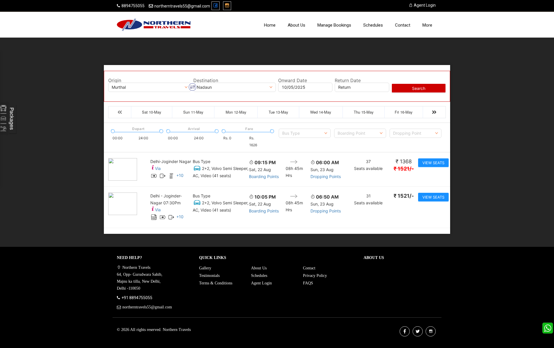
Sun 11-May (193, 112)
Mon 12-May (236, 112)
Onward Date (292, 80)
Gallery (205, 268)
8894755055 (133, 5)
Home (270, 25)
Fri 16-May (404, 112)
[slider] (112, 130)
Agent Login (424, 5)
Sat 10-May (151, 112)
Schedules (373, 25)
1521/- (404, 169)
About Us (296, 25)
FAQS (308, 283)
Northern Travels (177, 329)
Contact (402, 25)
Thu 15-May (364, 112)
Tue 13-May (278, 112)
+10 (180, 175)
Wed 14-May (320, 112)
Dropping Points (325, 176)
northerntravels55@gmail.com (182, 6)
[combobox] (304, 133)
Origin (114, 80)
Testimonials (209, 275)
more (427, 25)
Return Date (348, 80)
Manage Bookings (334, 25)
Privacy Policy (315, 275)
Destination (205, 80)
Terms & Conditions (215, 283)
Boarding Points (264, 176)
